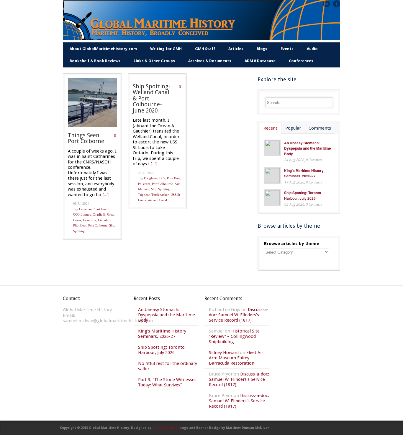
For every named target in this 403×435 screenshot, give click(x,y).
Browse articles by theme (291, 243)
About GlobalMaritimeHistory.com (103, 49)
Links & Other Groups (154, 61)
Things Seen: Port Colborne (86, 138)
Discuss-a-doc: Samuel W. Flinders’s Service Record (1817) (238, 315)
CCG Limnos (82, 214)
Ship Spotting (160, 189)
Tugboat (144, 194)
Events (287, 49)
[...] (106, 194)
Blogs (262, 49)
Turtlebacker (160, 194)
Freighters (151, 178)
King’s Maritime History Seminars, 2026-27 (304, 173)
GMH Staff (205, 49)
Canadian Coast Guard (94, 209)
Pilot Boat (79, 225)
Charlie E (99, 214)
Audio (312, 49)
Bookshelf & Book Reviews (95, 61)
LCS (162, 178)
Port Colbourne (162, 184)
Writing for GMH (166, 49)
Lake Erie (89, 220)
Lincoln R (105, 220)
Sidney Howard (224, 352)
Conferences (301, 61)
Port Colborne (97, 225)
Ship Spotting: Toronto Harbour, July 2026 (302, 195)
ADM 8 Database (260, 61)
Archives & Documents (209, 61)
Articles (235, 49)
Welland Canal (157, 200)
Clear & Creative (165, 428)
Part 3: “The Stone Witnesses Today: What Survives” (167, 382)
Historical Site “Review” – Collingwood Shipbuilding (234, 336)
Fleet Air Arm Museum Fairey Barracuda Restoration (236, 358)
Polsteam (144, 184)
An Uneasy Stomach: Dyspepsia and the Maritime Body (307, 148)
